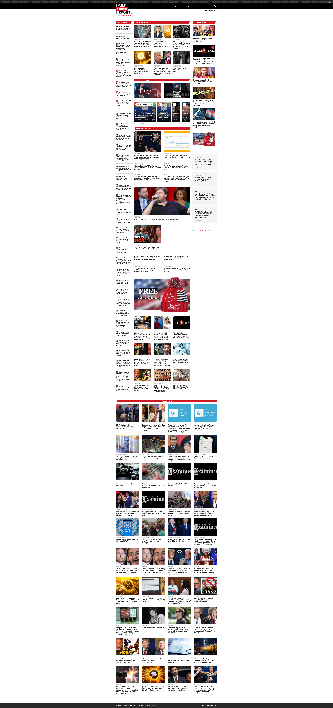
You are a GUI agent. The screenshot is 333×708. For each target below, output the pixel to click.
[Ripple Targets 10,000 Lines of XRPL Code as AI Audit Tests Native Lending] (142, 57)
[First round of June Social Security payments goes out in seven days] (153, 471)
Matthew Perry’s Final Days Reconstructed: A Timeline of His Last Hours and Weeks (122, 158)
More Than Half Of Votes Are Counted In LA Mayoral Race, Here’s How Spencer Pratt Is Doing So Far (205, 196)
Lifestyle (174, 6)
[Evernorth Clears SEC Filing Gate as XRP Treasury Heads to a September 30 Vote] (162, 31)
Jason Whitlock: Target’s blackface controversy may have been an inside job (126, 660)
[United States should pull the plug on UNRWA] (127, 527)
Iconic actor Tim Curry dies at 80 (153, 628)
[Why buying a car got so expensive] (127, 471)
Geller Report (178, 330)
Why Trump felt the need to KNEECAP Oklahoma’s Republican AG (152, 660)
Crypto (189, 6)
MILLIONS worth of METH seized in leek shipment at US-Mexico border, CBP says (123, 84)
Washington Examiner (122, 423)
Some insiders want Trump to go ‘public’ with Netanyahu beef (179, 541)
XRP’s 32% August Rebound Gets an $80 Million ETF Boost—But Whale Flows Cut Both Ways (127, 600)
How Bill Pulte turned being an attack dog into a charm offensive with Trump (127, 513)
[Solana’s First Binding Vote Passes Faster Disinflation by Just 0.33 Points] (177, 141)
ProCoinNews (138, 39)
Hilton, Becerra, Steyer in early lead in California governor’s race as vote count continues (205, 513)
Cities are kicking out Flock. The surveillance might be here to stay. (181, 360)
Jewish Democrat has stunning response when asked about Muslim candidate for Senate (127, 570)
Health (151, 6)
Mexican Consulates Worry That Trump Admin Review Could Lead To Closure (123, 389)
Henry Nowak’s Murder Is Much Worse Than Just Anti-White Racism (123, 240)
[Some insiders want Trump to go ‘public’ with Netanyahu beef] (179, 527)
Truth (180, 6)
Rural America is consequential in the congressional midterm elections (123, 169)
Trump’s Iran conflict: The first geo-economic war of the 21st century (179, 513)
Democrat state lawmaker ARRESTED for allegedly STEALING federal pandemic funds (204, 571)
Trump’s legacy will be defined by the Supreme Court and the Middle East (205, 485)
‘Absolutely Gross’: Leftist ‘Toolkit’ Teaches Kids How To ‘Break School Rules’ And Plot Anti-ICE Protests (123, 302)
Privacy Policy (133, 705)
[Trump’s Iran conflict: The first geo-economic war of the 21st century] (179, 499)
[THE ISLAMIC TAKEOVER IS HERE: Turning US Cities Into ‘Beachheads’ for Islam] (181, 322)
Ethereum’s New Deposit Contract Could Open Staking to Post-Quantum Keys (204, 660)
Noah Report (177, 66)
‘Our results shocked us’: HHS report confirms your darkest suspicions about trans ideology (204, 124)
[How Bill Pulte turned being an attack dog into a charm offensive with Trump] (127, 499)
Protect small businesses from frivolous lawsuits (121, 178)
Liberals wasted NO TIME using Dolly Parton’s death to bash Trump (123, 103)
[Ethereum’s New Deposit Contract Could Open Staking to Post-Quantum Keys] (205, 646)
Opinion (145, 6)
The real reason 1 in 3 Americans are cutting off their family (202, 81)
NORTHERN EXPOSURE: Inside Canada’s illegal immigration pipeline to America (123, 73)
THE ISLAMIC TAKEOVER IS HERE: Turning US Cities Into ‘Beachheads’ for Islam (181, 335)
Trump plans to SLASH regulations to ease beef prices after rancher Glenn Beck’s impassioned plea (147, 178)
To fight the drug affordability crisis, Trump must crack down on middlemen (127, 458)
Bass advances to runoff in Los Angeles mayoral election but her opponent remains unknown (123, 363)
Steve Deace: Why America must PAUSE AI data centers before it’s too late (204, 600)
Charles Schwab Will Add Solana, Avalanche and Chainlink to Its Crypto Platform (147, 167)
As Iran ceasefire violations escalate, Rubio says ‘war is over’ (123, 220)
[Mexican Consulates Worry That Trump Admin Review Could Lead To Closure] (205, 413)
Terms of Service (121, 705)
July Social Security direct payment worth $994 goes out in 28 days (123, 116)
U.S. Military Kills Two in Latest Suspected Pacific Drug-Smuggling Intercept (122, 126)
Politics (139, 6)
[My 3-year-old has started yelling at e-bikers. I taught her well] (153, 499)
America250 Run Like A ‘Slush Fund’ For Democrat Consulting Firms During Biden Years (123, 272)
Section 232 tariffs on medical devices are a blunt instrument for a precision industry (123, 187)
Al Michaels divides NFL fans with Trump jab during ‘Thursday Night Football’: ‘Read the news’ (142, 362)
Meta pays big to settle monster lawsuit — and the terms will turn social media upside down (178, 630)
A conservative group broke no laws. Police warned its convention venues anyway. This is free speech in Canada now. (147, 258)
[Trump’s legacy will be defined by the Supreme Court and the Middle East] (205, 471)
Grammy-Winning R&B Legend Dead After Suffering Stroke (203, 179)
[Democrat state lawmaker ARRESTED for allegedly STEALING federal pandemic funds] (205, 556)
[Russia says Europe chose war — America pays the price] (153, 444)
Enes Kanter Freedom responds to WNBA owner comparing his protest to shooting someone (146, 157)
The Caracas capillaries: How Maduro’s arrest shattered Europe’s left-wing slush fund (179, 458)
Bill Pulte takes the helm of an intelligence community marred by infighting (123, 353)
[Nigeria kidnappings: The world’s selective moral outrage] (153, 527)
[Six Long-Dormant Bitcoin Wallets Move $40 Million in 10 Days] (153, 586)
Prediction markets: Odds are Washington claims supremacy (205, 457)
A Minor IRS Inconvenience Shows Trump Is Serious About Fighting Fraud (123, 212)
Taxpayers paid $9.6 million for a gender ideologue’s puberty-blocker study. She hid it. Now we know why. (161, 336)
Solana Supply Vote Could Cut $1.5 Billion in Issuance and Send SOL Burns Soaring (153, 688)
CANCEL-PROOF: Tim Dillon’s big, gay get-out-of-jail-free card (156, 219)
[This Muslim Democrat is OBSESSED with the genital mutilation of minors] (147, 234)
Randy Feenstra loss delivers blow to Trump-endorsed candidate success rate (123, 137)
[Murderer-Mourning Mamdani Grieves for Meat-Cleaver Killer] (181, 375)
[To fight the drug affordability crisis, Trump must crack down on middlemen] (127, 444)
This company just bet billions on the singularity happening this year (179, 660)
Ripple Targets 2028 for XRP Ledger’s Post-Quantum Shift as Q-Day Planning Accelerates (142, 44)
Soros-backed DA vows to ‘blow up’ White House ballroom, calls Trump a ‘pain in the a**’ (205, 630)
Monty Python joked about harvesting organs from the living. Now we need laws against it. (177, 257)
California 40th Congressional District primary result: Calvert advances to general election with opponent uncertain (205, 541)
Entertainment (159, 6)
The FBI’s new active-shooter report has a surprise (123, 93)
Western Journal (172, 423)
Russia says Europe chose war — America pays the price (153, 457)
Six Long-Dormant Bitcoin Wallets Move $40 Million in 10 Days (153, 600)
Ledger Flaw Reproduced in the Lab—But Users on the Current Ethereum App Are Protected (142, 336)
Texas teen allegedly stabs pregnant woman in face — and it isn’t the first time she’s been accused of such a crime (176, 179)
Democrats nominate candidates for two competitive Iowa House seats (122, 313)
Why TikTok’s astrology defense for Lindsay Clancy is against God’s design (176, 167)
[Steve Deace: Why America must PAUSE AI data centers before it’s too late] (205, 586)
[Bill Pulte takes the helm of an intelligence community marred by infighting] (127, 413)
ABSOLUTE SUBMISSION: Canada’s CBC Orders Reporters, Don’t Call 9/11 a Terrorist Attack (162, 389)
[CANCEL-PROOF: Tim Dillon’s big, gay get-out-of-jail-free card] (162, 201)
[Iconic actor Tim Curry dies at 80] (153, 615)
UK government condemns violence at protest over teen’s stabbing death (123, 250)
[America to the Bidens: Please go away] (179, 471)
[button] (215, 6)
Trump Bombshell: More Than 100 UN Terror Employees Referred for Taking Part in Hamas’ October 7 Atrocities (204, 60)
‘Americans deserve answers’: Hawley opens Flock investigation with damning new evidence (162, 362)
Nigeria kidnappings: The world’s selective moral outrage (151, 541)
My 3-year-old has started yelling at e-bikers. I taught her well (153, 513)
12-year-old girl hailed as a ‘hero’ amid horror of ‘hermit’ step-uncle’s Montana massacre (146, 269)
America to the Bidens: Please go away (179, 485)
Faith (184, 6)
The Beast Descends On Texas (122, 37)
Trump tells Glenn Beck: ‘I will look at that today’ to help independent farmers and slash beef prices (179, 571)
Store (194, 6)
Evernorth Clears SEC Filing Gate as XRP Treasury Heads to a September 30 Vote (161, 44)
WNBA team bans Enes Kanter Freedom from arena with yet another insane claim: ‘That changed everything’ (205, 689)
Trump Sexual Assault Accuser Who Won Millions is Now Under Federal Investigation (123, 323)
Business (167, 6)
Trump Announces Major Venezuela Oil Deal (180, 70)
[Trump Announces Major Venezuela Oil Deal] (181, 57)
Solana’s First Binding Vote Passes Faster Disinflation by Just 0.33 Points (177, 156)
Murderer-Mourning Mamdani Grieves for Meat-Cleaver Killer (180, 387)
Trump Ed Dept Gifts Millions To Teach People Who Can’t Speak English (123, 291)
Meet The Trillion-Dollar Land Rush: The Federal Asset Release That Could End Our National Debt (204, 162)
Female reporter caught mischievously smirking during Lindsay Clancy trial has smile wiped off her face (179, 600)
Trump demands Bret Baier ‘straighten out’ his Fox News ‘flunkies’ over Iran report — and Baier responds (162, 72)
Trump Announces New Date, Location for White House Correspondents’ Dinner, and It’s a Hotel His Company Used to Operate (123, 199)
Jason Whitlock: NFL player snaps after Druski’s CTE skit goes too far (142, 388)
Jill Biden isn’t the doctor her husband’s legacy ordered (122, 333)
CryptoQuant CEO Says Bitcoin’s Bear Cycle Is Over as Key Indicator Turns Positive (177, 269)
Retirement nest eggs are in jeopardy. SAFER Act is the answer (122, 343)
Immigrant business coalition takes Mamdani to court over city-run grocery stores (178, 688)
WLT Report (200, 157)
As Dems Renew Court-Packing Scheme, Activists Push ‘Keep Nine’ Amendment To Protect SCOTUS (123, 261)
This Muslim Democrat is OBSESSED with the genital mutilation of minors (146, 248)
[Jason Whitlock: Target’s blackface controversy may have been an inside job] (127, 646)
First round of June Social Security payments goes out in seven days (153, 485)
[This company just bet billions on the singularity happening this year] (179, 646)
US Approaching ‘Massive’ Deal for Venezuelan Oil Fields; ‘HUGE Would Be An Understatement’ (123, 62)
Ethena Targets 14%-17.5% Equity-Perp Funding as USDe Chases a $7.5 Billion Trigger (181, 45)
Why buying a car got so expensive (125, 485)
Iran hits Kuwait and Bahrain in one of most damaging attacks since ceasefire (123, 147)
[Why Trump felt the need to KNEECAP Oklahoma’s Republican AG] (153, 646)
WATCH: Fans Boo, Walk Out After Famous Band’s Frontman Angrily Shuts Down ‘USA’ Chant (204, 214)
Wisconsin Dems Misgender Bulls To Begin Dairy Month (122, 282)
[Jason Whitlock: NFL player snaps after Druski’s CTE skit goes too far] (142, 375)
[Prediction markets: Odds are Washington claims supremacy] (205, 444)
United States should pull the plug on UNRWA (127, 540)
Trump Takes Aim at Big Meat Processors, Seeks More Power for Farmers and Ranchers (123, 29)
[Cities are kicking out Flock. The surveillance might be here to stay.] (181, 349)
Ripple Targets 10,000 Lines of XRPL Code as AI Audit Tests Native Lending (142, 71)
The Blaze (157, 66)
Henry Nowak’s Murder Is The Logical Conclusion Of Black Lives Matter (123, 230)
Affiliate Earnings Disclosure (148, 705)
